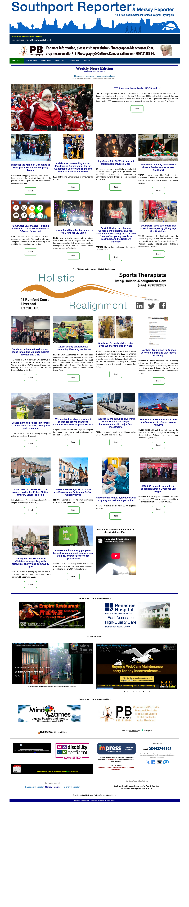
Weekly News (46, 60)
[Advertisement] (77, 854)
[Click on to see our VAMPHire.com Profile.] (160, 764)
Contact (87, 60)
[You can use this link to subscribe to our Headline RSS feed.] (39, 732)
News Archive (59, 60)
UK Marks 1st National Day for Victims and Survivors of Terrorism (107, 40)
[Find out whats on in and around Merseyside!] (17, 769)
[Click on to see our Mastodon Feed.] (166, 764)
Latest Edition (17, 60)
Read (137, 109)
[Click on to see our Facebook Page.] (153, 764)
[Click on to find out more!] (137, 628)
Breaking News (31, 60)
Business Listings (74, 60)
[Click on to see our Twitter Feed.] (148, 764)
